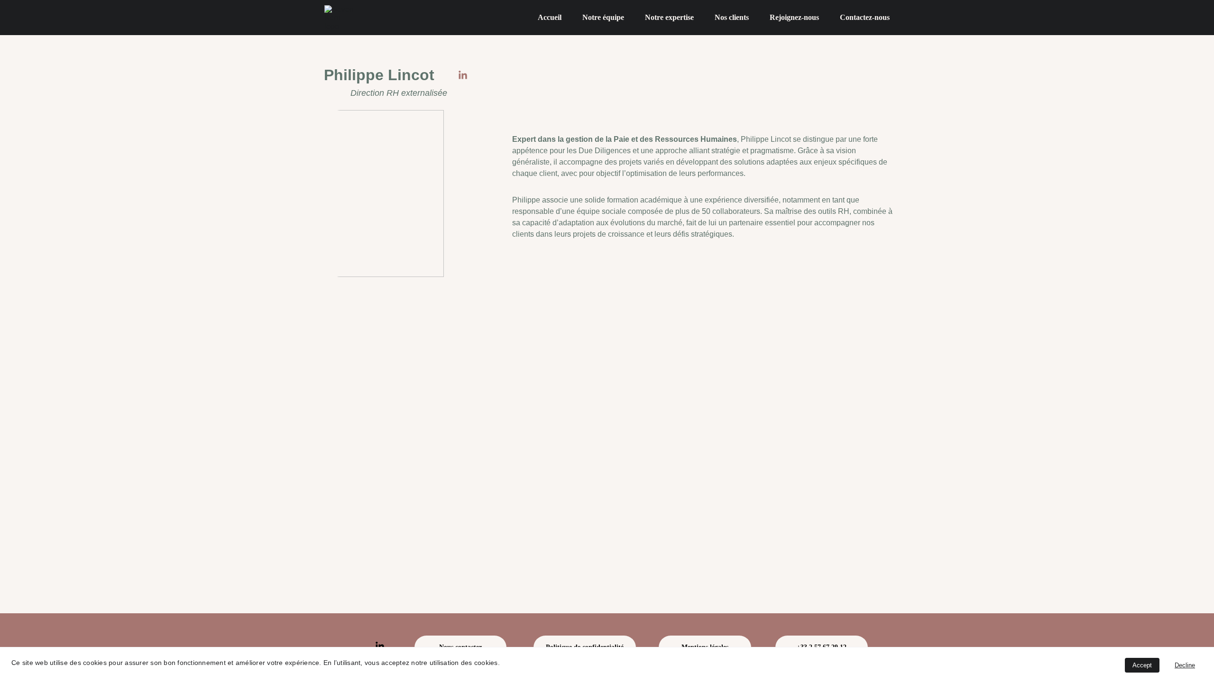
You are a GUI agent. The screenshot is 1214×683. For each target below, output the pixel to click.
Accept (1142, 665)
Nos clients (732, 17)
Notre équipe (603, 17)
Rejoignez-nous (794, 17)
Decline (1185, 665)
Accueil (549, 17)
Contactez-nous (865, 17)
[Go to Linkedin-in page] (463, 75)
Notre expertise (669, 17)
